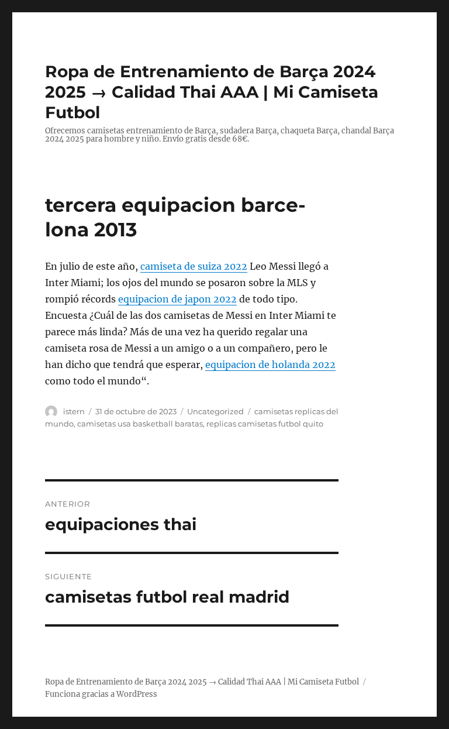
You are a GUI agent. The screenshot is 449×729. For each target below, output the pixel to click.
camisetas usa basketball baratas (140, 423)
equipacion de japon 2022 (177, 299)
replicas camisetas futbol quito (264, 423)
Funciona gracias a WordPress (101, 694)
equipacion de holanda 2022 (270, 364)
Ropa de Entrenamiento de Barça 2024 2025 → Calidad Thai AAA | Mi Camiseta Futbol (211, 91)
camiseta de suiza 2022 (193, 266)
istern (74, 411)
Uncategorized (215, 411)
